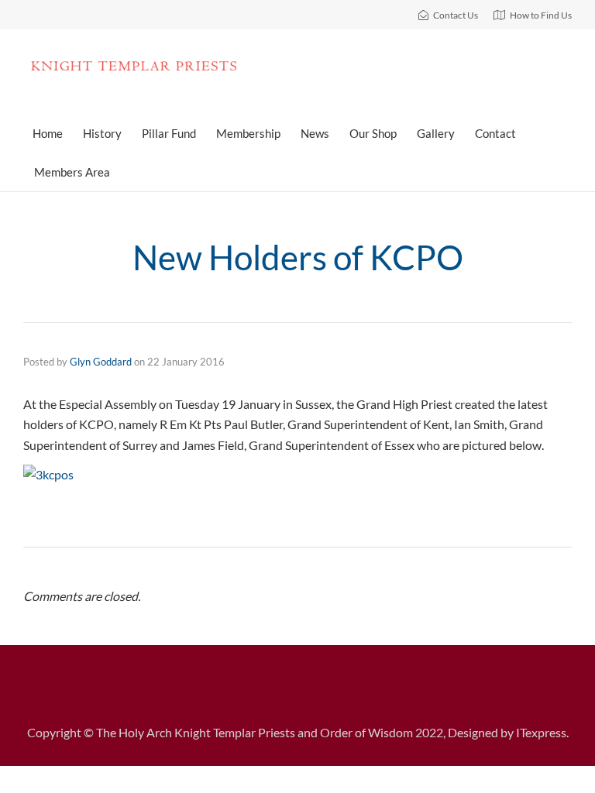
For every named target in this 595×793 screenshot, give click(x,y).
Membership (248, 133)
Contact (495, 133)
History (102, 133)
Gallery (436, 133)
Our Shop (373, 133)
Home (48, 133)
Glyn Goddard (101, 361)
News (315, 133)
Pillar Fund (169, 133)
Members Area (72, 172)
